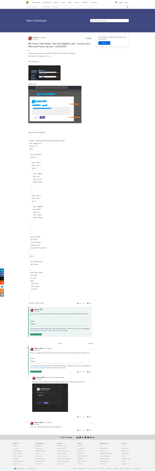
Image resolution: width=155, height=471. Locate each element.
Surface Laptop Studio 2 (17, 451)
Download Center (38, 448)
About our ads (128, 468)
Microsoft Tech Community (105, 456)
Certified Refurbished (39, 458)
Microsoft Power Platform (82, 456)
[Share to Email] (93, 437)
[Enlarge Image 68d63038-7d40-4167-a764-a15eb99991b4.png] (54, 104)
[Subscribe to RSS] (91, 437)
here (60, 330)
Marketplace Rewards (104, 461)
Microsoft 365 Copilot (82, 461)
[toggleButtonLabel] (128, 7)
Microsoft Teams (46, 7)
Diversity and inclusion (125, 458)
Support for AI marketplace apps (106, 453)
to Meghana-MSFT (59, 377)
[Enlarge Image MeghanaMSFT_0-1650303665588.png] (50, 398)
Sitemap (74, 468)
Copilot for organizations (18, 453)
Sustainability (124, 463)
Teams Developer (55, 7)
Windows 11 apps (16, 463)
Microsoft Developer (104, 448)
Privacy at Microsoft (125, 453)
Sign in (104, 43)
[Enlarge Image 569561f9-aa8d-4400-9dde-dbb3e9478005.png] (44, 72)
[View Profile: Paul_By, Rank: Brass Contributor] (30, 38)
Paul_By (35, 37)
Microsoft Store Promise (40, 461)
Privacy (88, 468)
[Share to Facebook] (80, 437)
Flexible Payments (38, 463)
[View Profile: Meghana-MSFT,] (32, 310)
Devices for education (61, 448)
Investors (123, 456)
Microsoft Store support (40, 451)
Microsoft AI (80, 445)
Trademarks (109, 468)
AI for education (60, 463)
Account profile (38, 445)
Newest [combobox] (91, 343)
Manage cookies (95, 468)
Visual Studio (102, 463)
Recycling (122, 468)
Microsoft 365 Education (61, 453)
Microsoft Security (81, 448)
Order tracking (38, 456)
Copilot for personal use (17, 456)
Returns (37, 453)
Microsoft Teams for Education (63, 451)
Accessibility (123, 461)
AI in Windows (15, 458)
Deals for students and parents (63, 461)
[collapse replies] (27, 348)
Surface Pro (15, 445)
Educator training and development (64, 458)
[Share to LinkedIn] (77, 437)
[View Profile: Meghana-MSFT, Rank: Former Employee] (31, 349)
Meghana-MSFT (38, 309)
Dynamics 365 (80, 451)
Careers (123, 445)
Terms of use (102, 468)
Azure (101, 445)
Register (121, 2)
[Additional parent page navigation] (40, 7)
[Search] (116, 2)
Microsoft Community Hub (32, 7)
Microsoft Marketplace (104, 458)
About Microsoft (124, 448)
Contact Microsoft (81, 468)
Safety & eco (115, 468)
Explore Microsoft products (18, 461)
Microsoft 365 (80, 453)
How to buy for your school (62, 456)
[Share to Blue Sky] (88, 437)
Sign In (126, 2)
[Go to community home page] (27, 2)
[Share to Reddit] (85, 437)
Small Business (80, 463)
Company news (124, 451)
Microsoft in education (61, 445)
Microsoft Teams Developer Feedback (42, 330)
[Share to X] (83, 437)
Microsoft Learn (103, 451)
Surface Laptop (16, 448)
